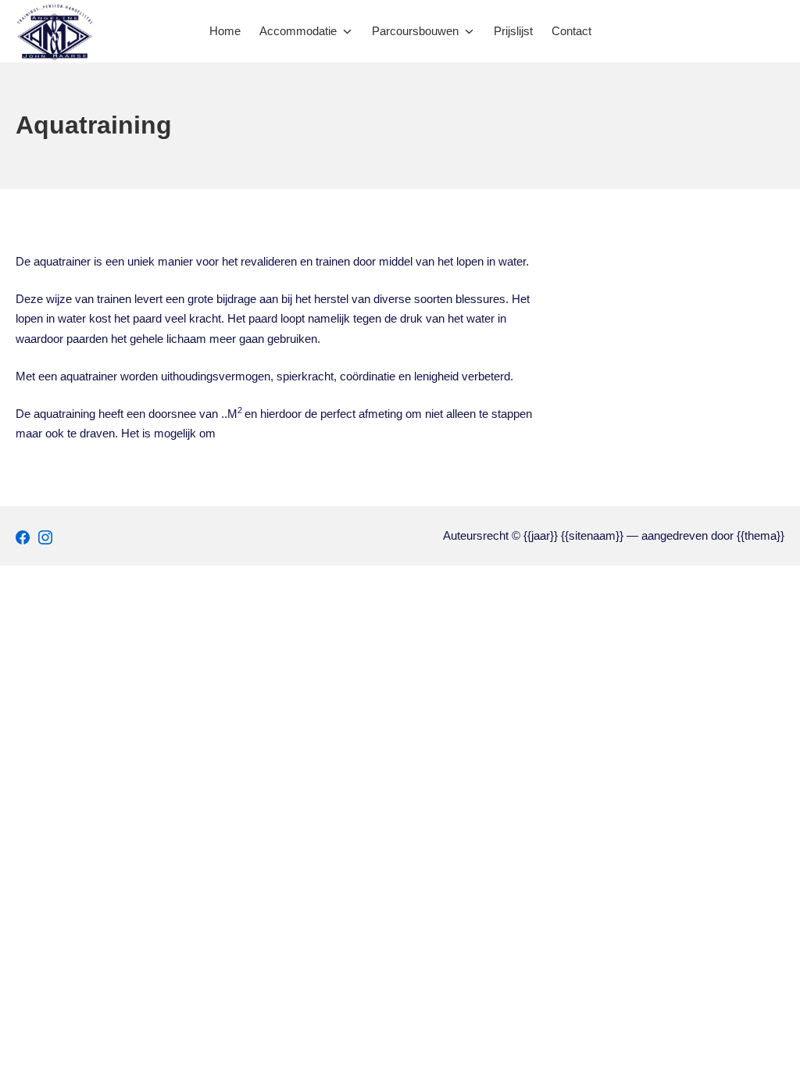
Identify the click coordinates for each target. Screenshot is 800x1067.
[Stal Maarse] (55, 32)
